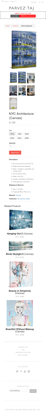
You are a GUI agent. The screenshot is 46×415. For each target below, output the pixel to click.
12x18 (12, 134)
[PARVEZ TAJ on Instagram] (28, 371)
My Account (23, 355)
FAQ (23, 350)
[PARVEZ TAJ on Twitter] (17, 371)
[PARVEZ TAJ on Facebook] (21, 371)
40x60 (27, 138)
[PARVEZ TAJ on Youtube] (25, 371)
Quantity (12, 143)
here (29, 192)
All (18, 199)
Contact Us (23, 347)
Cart (42, 2)
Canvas (18, 195)
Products (15, 26)
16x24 (19, 134)
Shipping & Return (23, 352)
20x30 (27, 134)
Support (13, 1)
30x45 (19, 138)
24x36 (12, 138)
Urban (28, 199)
